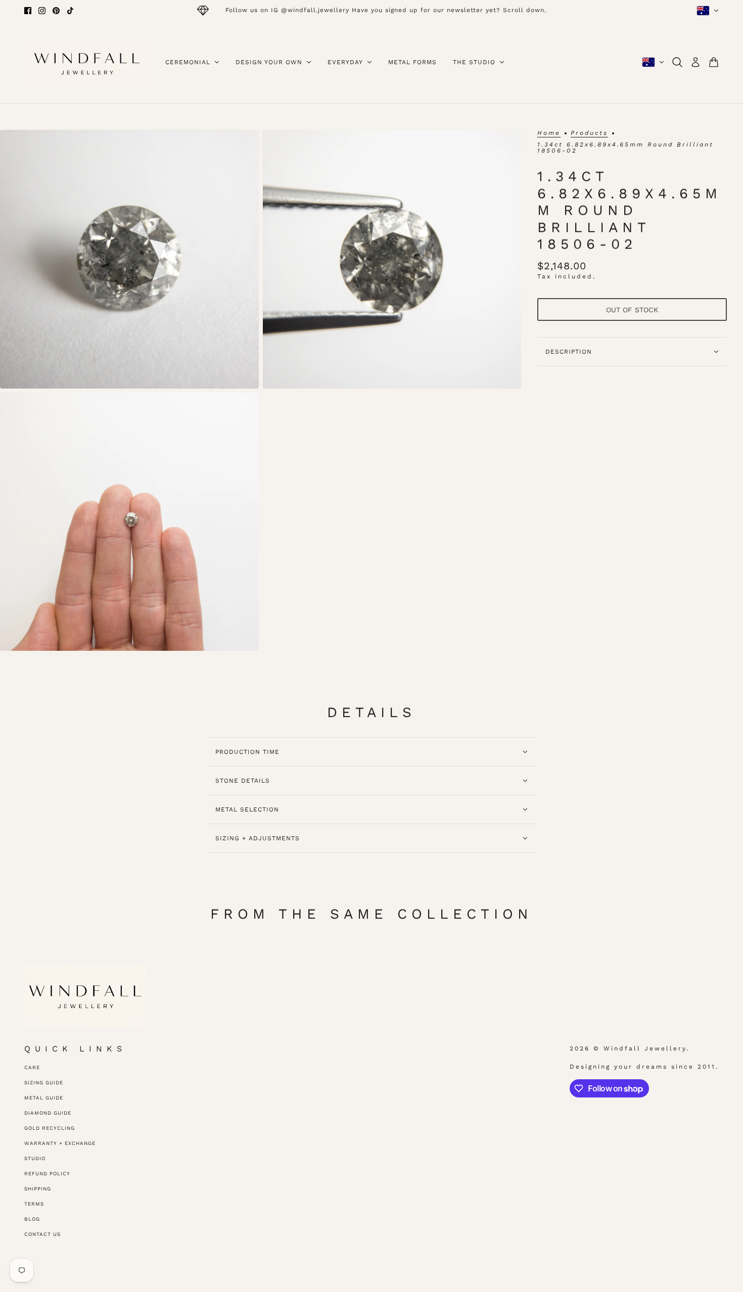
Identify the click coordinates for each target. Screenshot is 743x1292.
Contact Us (42, 1234)
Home (549, 133)
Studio (34, 1158)
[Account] (695, 62)
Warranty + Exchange (60, 1143)
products (589, 133)
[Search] (677, 62)
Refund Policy (47, 1173)
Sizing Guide (43, 1082)
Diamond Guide (47, 1113)
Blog (32, 1219)
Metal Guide (43, 1097)
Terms (34, 1204)
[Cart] (714, 62)
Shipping (37, 1188)
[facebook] (27, 10)
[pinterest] (56, 10)
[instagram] (42, 10)
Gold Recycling (49, 1128)
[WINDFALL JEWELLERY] (86, 62)
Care (32, 1067)
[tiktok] (70, 10)
